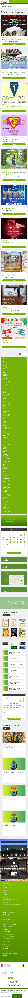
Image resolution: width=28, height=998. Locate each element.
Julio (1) (5, 410)
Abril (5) (5, 377)
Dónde (5, 559)
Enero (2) (5, 367)
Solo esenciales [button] (6, 996)
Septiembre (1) (6, 478)
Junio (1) (5, 504)
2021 (4, 435)
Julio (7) (5, 362)
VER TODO (6, 615)
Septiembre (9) (6, 507)
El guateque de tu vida (9, 209)
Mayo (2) (5, 368)
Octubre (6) (6, 394)
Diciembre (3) (6, 414)
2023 (4, 405)
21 (17, 542)
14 (17, 539)
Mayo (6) (5, 378)
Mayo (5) (5, 470)
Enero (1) (5, 413)
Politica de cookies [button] (15, 992)
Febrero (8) (5, 491)
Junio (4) (5, 380)
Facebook (12, 874)
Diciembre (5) (6, 381)
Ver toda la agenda (14, 553)
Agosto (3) (5, 384)
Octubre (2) (6, 458)
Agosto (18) (5, 364)
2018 (4, 464)
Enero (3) (5, 450)
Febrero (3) (5, 374)
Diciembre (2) (6, 428)
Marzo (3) (5, 375)
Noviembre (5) (6, 495)
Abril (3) (5, 365)
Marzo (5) (5, 467)
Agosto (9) (5, 508)
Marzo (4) (5, 493)
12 (10, 539)
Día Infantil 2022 (7, 342)
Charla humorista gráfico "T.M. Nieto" (13, 73)
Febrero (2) (5, 370)
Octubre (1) (6, 415)
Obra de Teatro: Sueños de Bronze (12, 309)
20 (14, 542)
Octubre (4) (6, 494)
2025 (4, 372)
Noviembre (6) (6, 510)
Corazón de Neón (7, 242)
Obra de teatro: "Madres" (9, 139)
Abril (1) (5, 400)
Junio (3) (5, 371)
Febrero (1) (5, 417)
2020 (4, 440)
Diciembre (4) (6, 511)
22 (20, 542)
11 (7, 539)
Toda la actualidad (7, 4)
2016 (4, 500)
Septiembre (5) (6, 487)
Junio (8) (5, 483)
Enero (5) (5, 490)
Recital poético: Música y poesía (11, 106)
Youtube (15, 874)
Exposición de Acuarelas (9, 275)
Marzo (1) (5, 447)
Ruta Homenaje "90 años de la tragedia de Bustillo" (14, 173)
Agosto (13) (5, 391)
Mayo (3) (5, 425)
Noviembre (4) (6, 430)
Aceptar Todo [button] (17, 996)
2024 (4, 387)
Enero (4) (5, 385)
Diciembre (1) (6, 444)
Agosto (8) (5, 488)
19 (10, 542)
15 (20, 539)
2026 (4, 361)
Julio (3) (5, 382)
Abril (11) (5, 498)
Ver (5, 590)
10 (3, 539)
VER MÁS (14, 44)
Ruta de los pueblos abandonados (12, 39)
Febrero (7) (5, 465)
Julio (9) (5, 485)
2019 (4, 451)
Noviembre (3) (6, 402)
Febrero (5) (5, 397)
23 (24, 542)
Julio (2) (5, 438)
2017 (4, 481)
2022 (4, 423)
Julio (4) (5, 390)
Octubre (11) (6, 501)
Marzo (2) (5, 398)
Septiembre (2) (6, 411)
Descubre (6, 577)
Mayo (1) (5, 503)
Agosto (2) (5, 441)
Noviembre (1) (6, 421)
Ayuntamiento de (4, 1)
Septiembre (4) (6, 392)
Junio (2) (5, 475)
